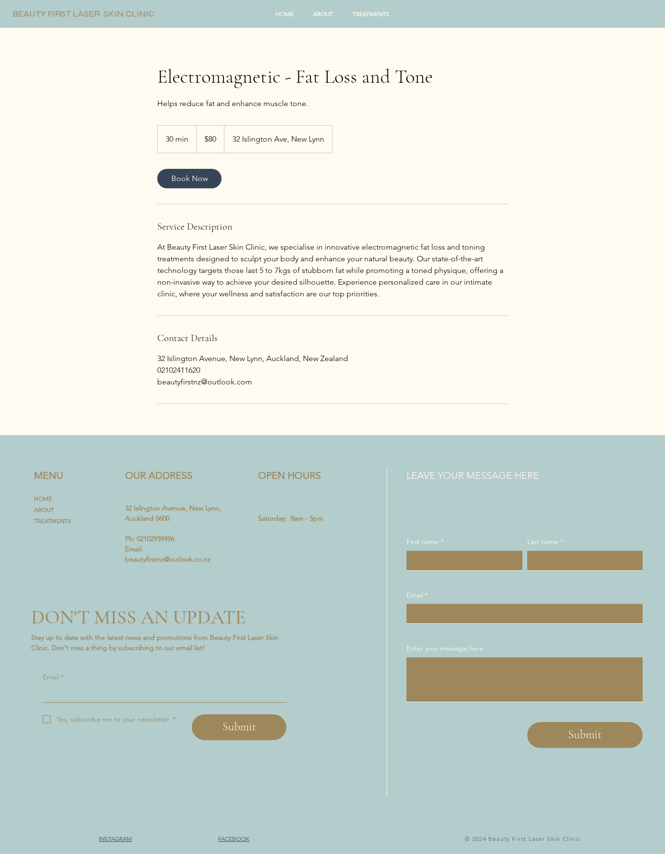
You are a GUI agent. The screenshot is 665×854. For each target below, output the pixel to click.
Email (53, 676)
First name (424, 541)
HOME (43, 498)
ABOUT (44, 509)
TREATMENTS (52, 521)
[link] (189, 178)
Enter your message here (444, 648)
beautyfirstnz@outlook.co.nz (167, 559)
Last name (545, 541)
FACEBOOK (233, 838)
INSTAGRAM (115, 838)
